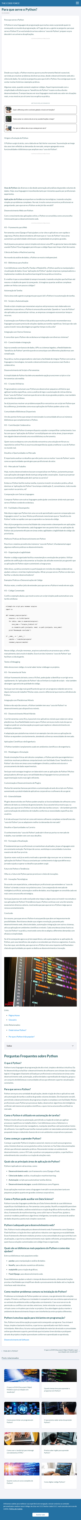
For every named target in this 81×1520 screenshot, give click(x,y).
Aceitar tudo (40, 1515)
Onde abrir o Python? (10, 1351)
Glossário (13, 1020)
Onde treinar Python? (17, 1030)
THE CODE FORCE (11, 3)
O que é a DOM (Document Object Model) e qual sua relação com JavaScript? (61, 1351)
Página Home (14, 1015)
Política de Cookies (15, 1509)
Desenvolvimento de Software (16, 1340)
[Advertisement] (40, 54)
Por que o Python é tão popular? (21, 1036)
